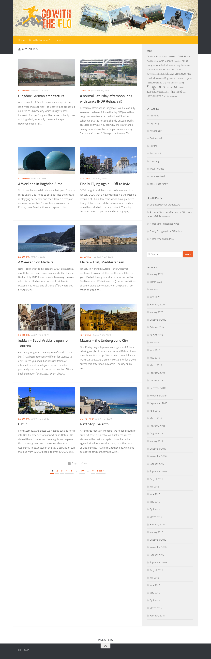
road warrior (171, 83)
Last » (100, 470)
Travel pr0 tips (157, 168)
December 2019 (158, 319)
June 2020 (155, 297)
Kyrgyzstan (152, 74)
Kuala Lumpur (176, 69)
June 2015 (155, 585)
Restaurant (152, 82)
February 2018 (157, 425)
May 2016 (155, 501)
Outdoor (85, 90)
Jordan (166, 69)
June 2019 (155, 350)
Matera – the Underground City (104, 340)
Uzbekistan (155, 96)
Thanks (58, 40)
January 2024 (156, 274)
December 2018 (158, 388)
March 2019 (156, 365)
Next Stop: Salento (94, 424)
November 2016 (158, 456)
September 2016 (158, 471)
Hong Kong (152, 65)
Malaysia (171, 74)
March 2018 (156, 418)
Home (21, 40)
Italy (178, 65)
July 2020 (154, 289)
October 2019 (157, 327)
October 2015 (157, 554)
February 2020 (157, 304)
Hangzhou (177, 61)
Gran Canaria (166, 60)
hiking (185, 60)
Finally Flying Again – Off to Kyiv (105, 184)
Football (155, 61)
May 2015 (155, 592)
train (184, 92)
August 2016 (156, 479)
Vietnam (168, 96)
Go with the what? (39, 40)
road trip (161, 82)
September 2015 (158, 562)
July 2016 (154, 486)
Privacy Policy (105, 639)
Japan (158, 69)
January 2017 (156, 441)
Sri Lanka (179, 87)
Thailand (175, 91)
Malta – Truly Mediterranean (102, 262)
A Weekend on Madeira (36, 262)
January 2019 (156, 380)
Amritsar (151, 56)
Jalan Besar (151, 70)
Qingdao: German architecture (41, 96)
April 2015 (155, 600)
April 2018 (155, 410)
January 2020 (156, 312)
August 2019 (156, 334)
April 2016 (155, 509)
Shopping (180, 83)
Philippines (160, 79)
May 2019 (155, 357)
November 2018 (158, 395)
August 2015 (156, 570)
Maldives (181, 73)
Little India (161, 74)
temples (165, 92)
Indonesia (169, 65)
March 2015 (156, 608)
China (179, 56)
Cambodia (171, 57)
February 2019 (157, 372)
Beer (165, 57)
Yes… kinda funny (159, 183)
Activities (154, 115)
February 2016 (157, 524)
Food (149, 61)
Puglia (167, 78)
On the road (87, 418)
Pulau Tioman (177, 78)
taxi (160, 92)
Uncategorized (157, 176)
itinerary (186, 65)
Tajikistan (152, 91)
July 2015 (154, 577)
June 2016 (155, 494)
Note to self (156, 130)
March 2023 (156, 281)
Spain (170, 87)
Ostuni (23, 424)
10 (82, 470)
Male (189, 74)
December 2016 (158, 448)
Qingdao (188, 78)
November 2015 (158, 547)
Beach (159, 56)
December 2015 (158, 539)
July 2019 (154, 342)
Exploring (24, 90)
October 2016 (157, 463)
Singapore (157, 87)
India (161, 65)
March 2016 (156, 517)
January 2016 (156, 532)
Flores (187, 56)
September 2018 (158, 403)
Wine (175, 97)
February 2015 (157, 615)
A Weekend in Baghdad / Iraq (40, 184)
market (151, 78)
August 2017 (156, 433)
